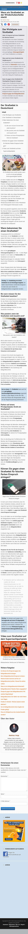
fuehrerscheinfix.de (5, 7)
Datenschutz (12, 924)
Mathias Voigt (6, 20)
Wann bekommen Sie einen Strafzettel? (11, 121)
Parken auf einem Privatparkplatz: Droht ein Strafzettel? (15, 137)
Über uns (18, 924)
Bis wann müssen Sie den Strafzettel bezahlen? (15, 127)
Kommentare (15, 24)
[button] (2, 24)
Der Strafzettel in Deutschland (12, 117)
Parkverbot (23, 7)
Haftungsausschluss (14, 926)
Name (3, 794)
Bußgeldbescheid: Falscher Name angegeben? (14, 689)
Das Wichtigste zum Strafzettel (12, 115)
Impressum (5, 924)
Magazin (23, 924)
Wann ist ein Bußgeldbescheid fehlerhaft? (12, 686)
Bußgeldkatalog (15, 7)
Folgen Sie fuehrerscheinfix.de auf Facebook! (12, 855)
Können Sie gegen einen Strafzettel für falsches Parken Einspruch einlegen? (13, 143)
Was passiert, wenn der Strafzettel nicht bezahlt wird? (15, 132)
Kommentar (4, 776)
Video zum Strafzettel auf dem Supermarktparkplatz (12, 150)
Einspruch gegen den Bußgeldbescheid (13, 93)
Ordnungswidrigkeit (18, 52)
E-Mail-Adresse (5, 801)
